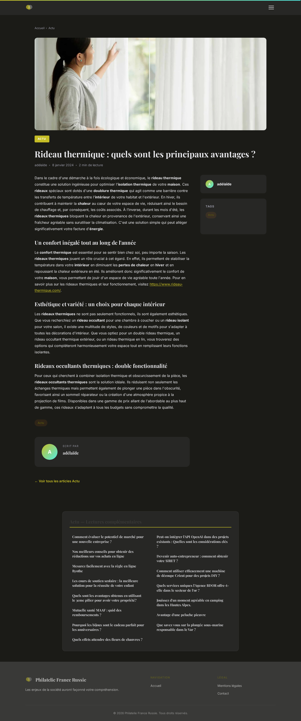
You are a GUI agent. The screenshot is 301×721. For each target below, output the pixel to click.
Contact (223, 693)
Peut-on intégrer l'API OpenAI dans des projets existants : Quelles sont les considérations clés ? (193, 541)
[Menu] (271, 7)
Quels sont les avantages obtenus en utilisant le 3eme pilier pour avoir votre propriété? (106, 597)
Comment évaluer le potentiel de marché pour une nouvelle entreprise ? (108, 539)
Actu (51, 28)
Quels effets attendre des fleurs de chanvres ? (107, 639)
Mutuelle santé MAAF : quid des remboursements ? (96, 612)
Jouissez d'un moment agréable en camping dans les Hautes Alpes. (190, 602)
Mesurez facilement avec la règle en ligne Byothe (104, 568)
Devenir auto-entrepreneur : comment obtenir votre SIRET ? (192, 558)
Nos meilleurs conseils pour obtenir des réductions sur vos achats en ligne (103, 553)
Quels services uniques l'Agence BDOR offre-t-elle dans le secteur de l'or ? (193, 587)
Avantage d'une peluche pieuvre (181, 615)
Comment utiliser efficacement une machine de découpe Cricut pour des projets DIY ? (191, 573)
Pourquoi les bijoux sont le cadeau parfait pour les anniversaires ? (108, 627)
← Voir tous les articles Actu (57, 481)
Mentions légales (229, 685)
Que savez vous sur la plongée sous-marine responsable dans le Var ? (190, 627)
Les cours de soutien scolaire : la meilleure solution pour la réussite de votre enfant (105, 583)
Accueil (40, 28)
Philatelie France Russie (60, 679)
